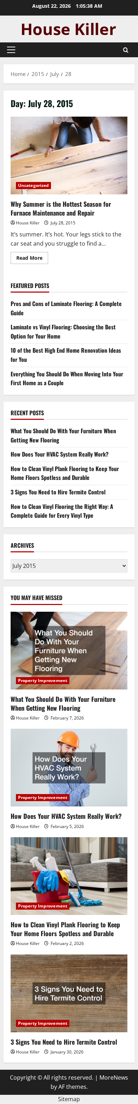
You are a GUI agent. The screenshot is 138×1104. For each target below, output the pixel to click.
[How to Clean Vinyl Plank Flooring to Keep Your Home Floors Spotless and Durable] (69, 876)
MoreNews (113, 1077)
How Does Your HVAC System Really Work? (60, 454)
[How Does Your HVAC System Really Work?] (69, 767)
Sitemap (69, 1099)
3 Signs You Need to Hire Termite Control (58, 492)
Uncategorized (33, 185)
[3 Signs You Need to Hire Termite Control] (69, 993)
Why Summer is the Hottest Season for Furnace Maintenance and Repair (69, 155)
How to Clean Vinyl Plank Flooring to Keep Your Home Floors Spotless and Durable (65, 473)
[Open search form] (125, 50)
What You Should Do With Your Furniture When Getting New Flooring (63, 703)
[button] (11, 49)
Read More (32, 259)
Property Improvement (42, 680)
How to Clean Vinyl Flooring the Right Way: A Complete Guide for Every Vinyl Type (62, 511)
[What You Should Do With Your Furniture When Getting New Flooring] (69, 650)
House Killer (28, 223)
